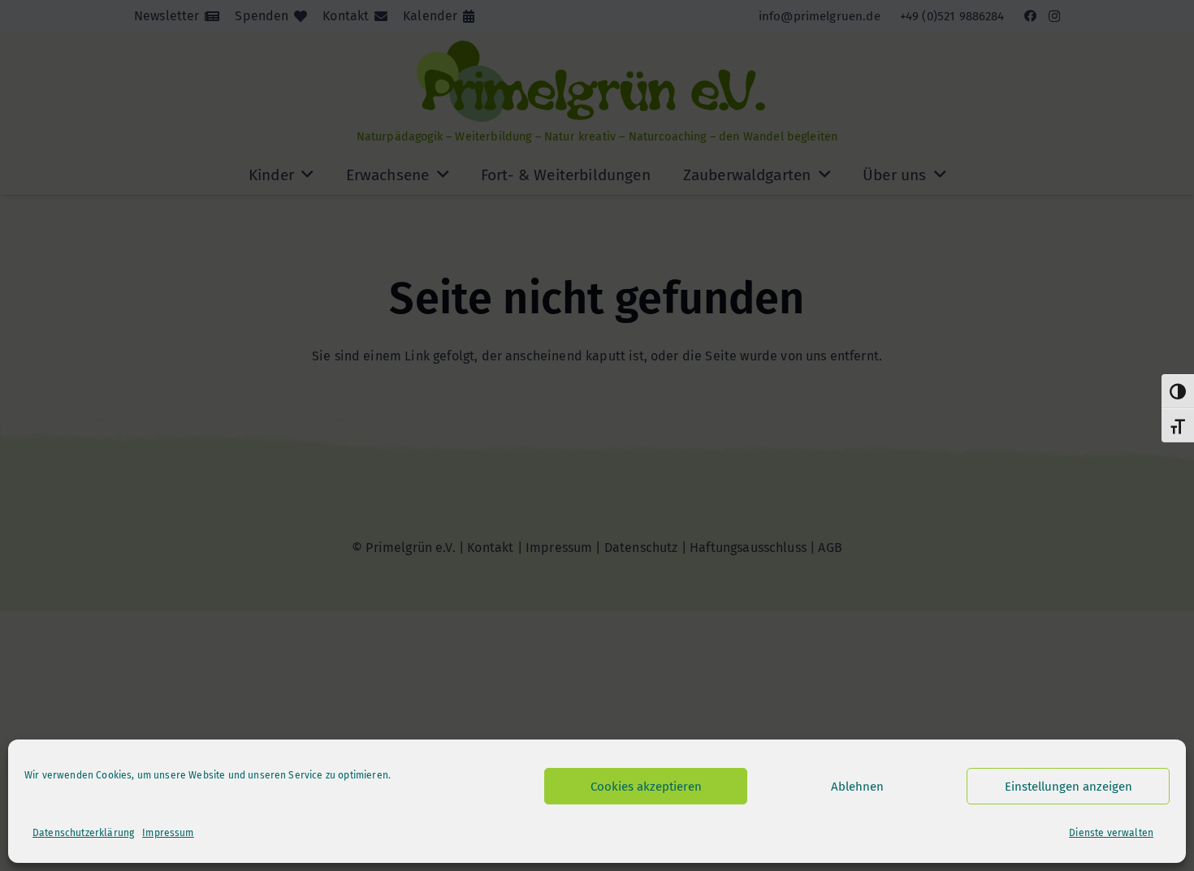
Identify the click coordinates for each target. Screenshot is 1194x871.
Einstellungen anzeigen (1068, 786)
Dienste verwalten (1111, 833)
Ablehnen (857, 786)
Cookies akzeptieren (646, 786)
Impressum (167, 833)
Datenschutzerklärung (83, 833)
